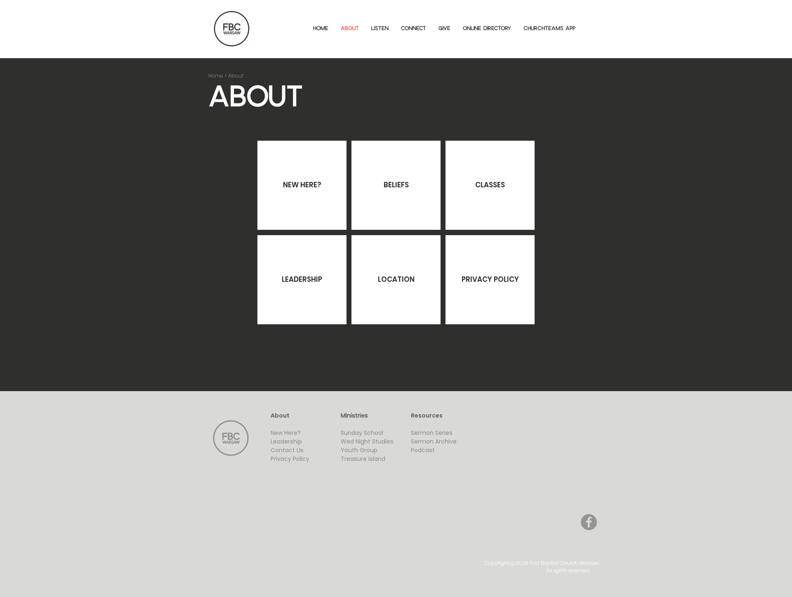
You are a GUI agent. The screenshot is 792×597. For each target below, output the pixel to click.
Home (215, 75)
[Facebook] (589, 522)
